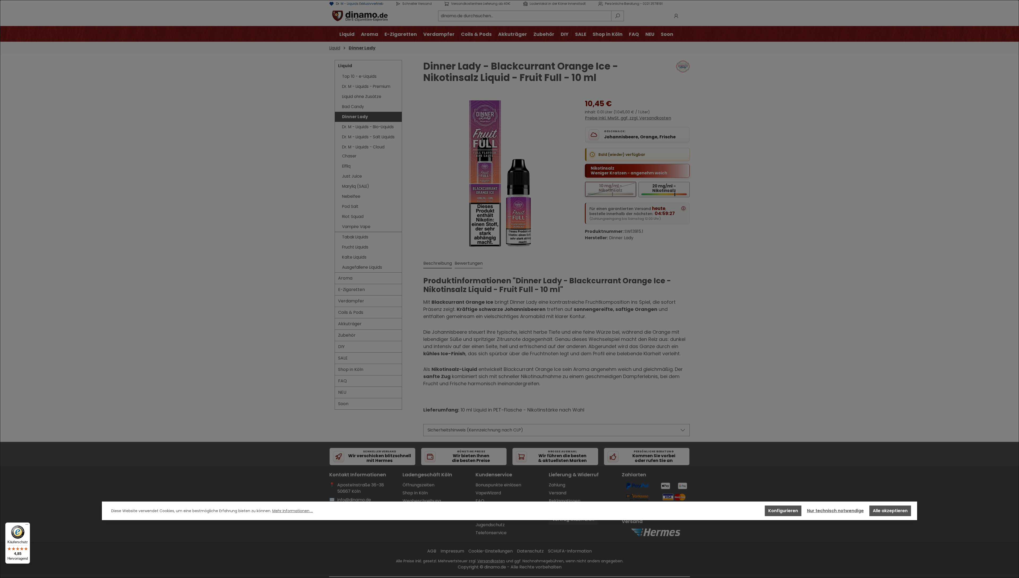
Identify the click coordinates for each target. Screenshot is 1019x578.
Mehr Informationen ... (292, 510)
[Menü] (27, 526)
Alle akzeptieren (890, 511)
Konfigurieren (783, 511)
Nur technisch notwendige (835, 511)
